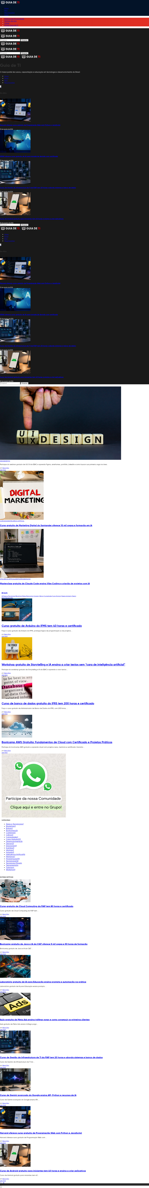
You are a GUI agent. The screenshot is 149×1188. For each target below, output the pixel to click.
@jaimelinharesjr (46, 1184)
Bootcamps (29, 596)
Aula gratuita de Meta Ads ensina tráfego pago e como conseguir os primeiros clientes (45, 1019)
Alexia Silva (5, 468)
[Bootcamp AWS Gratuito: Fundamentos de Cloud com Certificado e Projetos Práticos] (17, 737)
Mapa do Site (60, 1184)
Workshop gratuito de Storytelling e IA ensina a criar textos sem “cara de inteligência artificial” (63, 664)
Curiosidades (4, 521)
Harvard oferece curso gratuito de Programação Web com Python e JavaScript (30, 125)
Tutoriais (10, 867)
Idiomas (10, 850)
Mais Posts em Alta (7, 597)
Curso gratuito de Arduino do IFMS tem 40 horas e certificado (42, 625)
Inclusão (10, 852)
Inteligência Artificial (16, 521)
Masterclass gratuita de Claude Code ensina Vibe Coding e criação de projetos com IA (45, 583)
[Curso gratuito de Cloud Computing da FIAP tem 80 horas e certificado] (15, 901)
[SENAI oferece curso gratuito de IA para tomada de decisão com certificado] (15, 152)
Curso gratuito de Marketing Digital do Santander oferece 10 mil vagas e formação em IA (46, 525)
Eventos (7, 461)
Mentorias (10, 856)
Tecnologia (12, 861)
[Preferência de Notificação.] (1, 1187)
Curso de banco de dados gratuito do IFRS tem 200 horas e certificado (48, 703)
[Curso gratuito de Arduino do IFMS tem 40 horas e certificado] (17, 621)
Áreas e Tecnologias (9, 596)
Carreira (36, 596)
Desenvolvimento (66, 596)
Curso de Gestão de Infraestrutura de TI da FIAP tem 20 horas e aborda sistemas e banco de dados (38, 188)
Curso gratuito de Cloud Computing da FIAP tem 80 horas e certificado (36, 906)
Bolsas (24, 596)
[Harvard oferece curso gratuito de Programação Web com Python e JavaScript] (15, 121)
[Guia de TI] (20, 58)
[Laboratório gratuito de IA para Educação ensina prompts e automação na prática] (15, 977)
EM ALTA (4, 593)
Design (2, 461)
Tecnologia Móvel (14, 863)
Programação (25, 579)
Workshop (10, 870)
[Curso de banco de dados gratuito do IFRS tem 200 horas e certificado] (17, 698)
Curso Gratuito (56, 596)
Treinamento (12, 865)
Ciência (41, 596)
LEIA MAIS (3, 470)
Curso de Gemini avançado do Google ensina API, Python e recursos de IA (38, 1095)
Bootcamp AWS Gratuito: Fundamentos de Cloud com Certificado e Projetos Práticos (57, 742)
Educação (11, 846)
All (2, 596)
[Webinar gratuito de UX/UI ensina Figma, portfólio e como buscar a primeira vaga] (60, 459)
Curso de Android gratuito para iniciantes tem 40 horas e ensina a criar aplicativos (31, 219)
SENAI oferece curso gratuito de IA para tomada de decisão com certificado (29, 156)
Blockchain (19, 596)
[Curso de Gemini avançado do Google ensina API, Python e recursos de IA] (15, 1090)
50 (3, 1182)
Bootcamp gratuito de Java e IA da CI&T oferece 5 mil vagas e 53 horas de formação (43, 944)
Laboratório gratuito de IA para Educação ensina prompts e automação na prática (43, 981)
